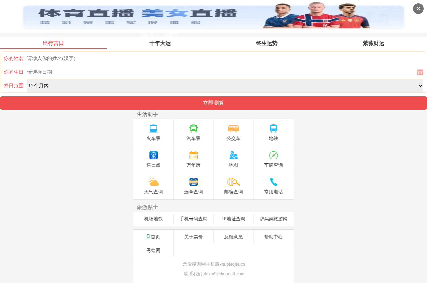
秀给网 (153, 250)
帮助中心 (273, 236)
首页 (155, 236)
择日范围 (14, 85)
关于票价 (193, 236)
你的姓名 (14, 58)
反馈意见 (233, 236)
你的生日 (14, 72)
